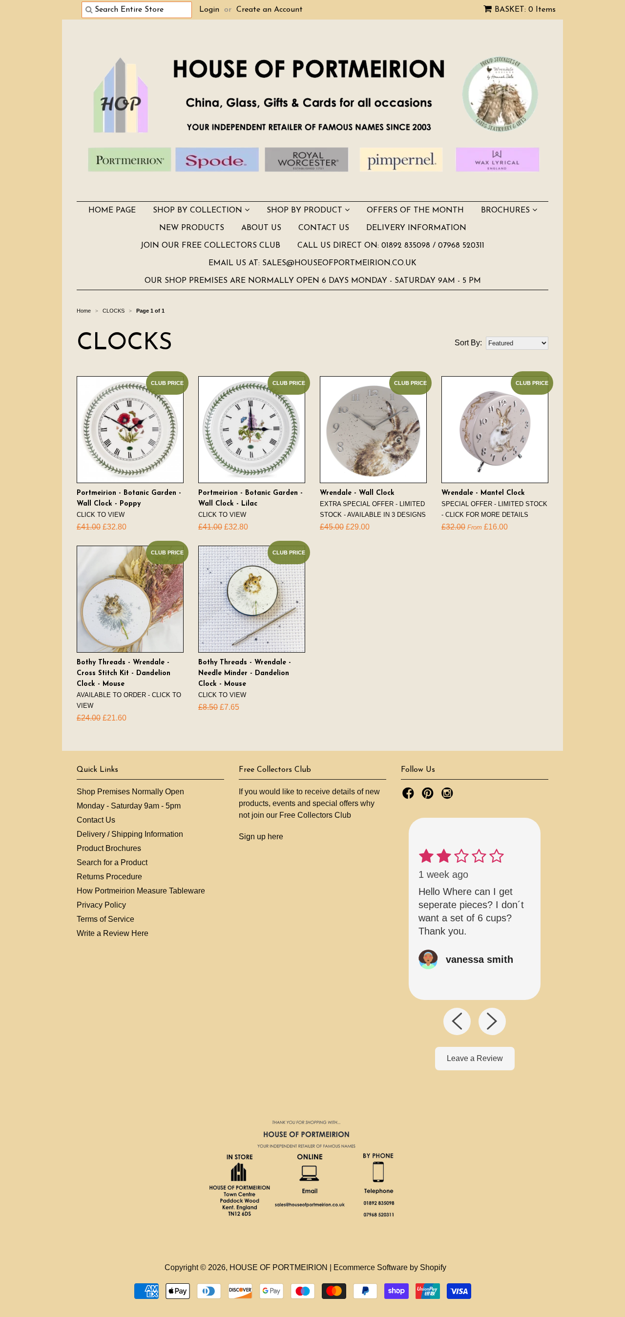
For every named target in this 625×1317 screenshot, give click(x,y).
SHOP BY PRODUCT (306, 210)
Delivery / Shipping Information (130, 834)
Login (209, 10)
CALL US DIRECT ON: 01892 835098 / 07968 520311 (390, 246)
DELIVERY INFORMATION (416, 228)
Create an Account (269, 10)
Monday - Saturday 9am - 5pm (129, 806)
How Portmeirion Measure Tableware (141, 891)
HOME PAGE (112, 210)
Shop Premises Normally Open (130, 791)
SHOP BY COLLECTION (199, 210)
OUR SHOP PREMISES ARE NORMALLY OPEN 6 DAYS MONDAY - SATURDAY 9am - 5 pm (313, 281)
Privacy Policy (101, 905)
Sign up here (261, 836)
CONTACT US (323, 228)
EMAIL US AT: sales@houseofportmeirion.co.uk (312, 263)
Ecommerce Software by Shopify (389, 1267)
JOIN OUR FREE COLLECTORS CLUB (210, 246)
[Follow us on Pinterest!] (429, 796)
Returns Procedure (109, 876)
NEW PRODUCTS (191, 228)
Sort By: (468, 343)
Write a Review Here (112, 933)
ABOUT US (261, 228)
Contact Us (96, 820)
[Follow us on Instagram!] (448, 796)
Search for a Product (112, 862)
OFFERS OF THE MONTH (415, 210)
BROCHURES (506, 210)
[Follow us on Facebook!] (409, 796)
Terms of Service (105, 919)
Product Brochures (109, 848)
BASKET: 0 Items (525, 10)
